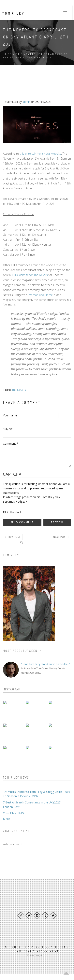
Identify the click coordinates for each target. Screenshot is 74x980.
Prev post (13, 537)
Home (7, 54)
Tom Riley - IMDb (14, 813)
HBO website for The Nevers (30, 275)
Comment (10, 443)
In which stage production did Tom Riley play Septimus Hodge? (31, 499)
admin (26, 102)
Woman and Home (40, 295)
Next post (60, 537)
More (6, 819)
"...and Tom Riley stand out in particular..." (45, 664)
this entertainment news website (40, 153)
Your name (10, 415)
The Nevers (19, 390)
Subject (7, 429)
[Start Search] (21, 542)
